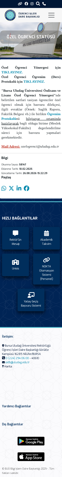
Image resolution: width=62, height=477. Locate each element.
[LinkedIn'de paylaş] (19, 189)
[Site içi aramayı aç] (38, 3)
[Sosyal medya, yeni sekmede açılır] (26, 4)
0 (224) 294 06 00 (17, 358)
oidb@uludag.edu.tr (18, 362)
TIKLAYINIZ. (12, 72)
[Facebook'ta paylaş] (26, 189)
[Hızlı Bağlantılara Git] (20, 4)
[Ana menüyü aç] (51, 15)
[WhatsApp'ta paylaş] (3, 189)
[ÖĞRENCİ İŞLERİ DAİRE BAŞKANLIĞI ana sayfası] (10, 15)
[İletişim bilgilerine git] (44, 4)
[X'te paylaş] (11, 189)
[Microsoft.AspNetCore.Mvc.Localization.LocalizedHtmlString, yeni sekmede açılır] (31, 441)
